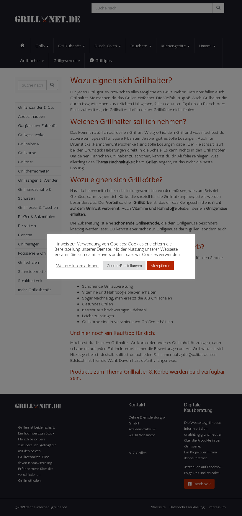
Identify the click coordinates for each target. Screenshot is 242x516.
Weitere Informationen (77, 265)
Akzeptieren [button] (160, 265)
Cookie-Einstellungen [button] (124, 265)
